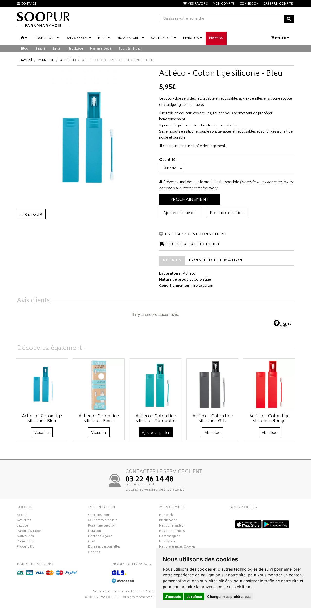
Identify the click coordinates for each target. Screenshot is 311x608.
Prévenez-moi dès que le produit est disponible (201, 182)
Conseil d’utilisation (215, 260)
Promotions (25, 542)
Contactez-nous (99, 515)
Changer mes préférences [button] (229, 596)
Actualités (24, 521)
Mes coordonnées (172, 531)
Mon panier (167, 515)
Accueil (26, 60)
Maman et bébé (100, 49)
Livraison (94, 531)
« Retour (31, 215)
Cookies (94, 553)
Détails (172, 260)
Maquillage (75, 49)
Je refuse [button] (194, 596)
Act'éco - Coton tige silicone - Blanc (99, 419)
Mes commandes (171, 526)
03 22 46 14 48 (149, 480)
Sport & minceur (130, 49)
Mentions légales (100, 537)
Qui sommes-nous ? (102, 521)
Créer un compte (278, 4)
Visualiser (42, 433)
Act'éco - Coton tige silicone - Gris (212, 419)
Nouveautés (25, 537)
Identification (168, 521)
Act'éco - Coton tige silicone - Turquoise (156, 419)
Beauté (40, 49)
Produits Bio (26, 547)
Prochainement (189, 200)
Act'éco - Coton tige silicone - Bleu (42, 419)
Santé (56, 49)
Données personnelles (104, 547)
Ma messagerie (169, 537)
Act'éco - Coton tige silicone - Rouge (269, 419)
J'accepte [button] (173, 596)
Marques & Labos (29, 531)
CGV (91, 542)
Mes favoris (167, 542)
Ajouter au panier (155, 433)
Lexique (22, 526)
